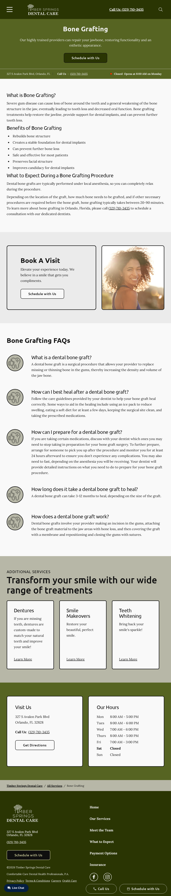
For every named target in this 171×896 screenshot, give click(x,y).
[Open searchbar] (160, 9)
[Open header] (10, 9)
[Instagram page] (107, 877)
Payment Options (103, 853)
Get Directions (35, 745)
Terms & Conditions (37, 880)
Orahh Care (69, 880)
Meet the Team (101, 830)
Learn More (23, 659)
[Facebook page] (94, 877)
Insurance (98, 865)
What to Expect (102, 842)
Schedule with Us (86, 58)
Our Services (100, 819)
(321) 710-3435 (79, 73)
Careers (56, 880)
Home (94, 807)
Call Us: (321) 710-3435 (126, 9)
